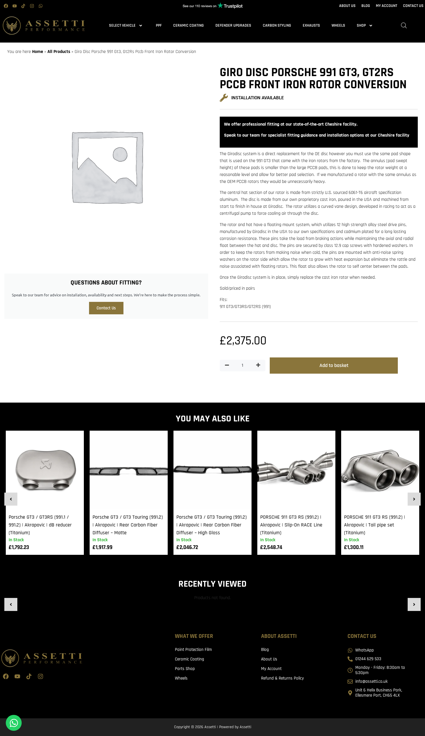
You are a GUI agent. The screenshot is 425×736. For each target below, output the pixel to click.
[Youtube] (14, 5)
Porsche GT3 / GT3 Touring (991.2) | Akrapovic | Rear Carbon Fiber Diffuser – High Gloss (211, 525)
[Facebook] (5, 5)
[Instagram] (31, 5)
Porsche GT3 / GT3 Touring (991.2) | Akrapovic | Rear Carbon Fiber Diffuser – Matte (128, 525)
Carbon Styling (277, 25)
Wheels (338, 25)
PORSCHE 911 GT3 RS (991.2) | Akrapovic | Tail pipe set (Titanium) (374, 525)
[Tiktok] (23, 5)
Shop (361, 25)
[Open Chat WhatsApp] (14, 723)
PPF (159, 25)
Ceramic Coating (188, 25)
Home (37, 52)
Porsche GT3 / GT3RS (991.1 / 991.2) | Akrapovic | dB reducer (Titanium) (40, 525)
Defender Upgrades (233, 25)
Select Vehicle (122, 25)
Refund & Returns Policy (282, 678)
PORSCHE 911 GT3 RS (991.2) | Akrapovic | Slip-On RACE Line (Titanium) (291, 525)
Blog (265, 649)
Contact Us (106, 308)
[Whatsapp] (40, 5)
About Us (269, 659)
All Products (58, 52)
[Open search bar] (404, 26)
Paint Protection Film (193, 649)
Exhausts (311, 25)
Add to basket (333, 365)
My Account (271, 668)
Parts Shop (185, 668)
